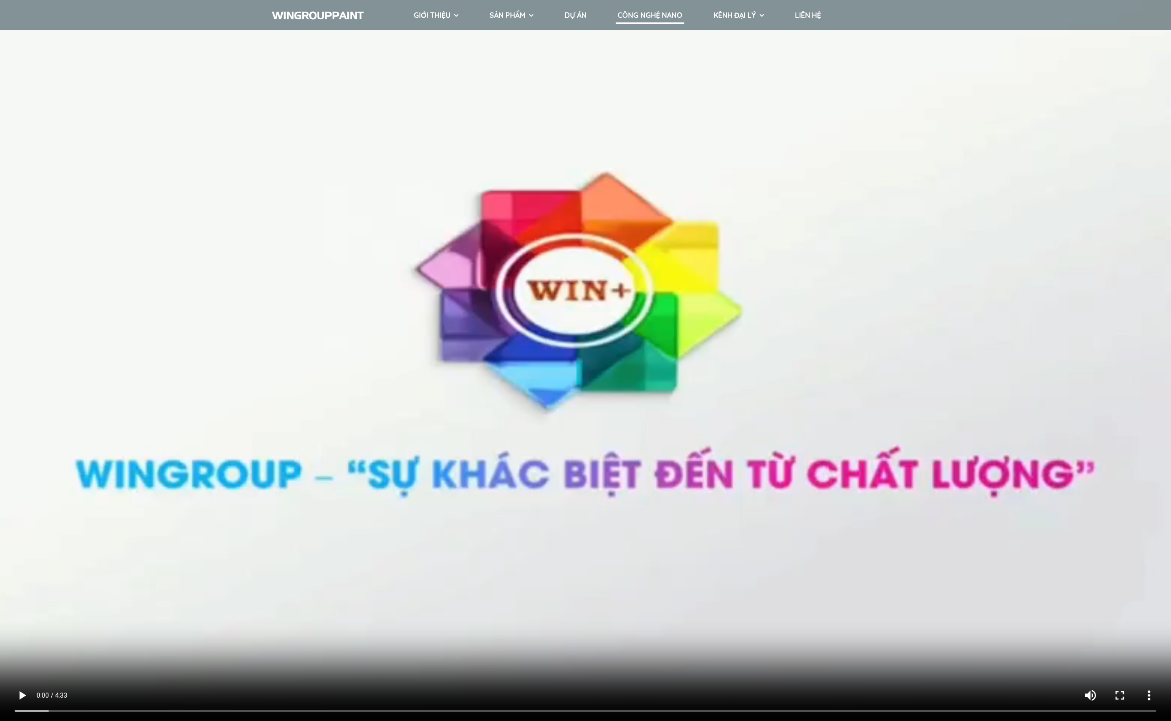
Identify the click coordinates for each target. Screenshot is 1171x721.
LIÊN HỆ (808, 15)
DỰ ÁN (575, 15)
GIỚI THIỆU (432, 15)
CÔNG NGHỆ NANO (650, 15)
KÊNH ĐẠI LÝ (735, 15)
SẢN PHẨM (507, 15)
